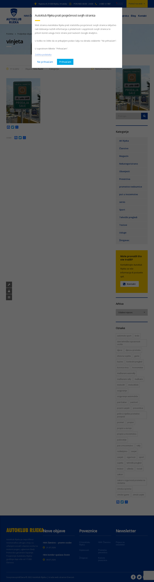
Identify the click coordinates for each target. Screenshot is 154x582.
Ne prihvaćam (45, 61)
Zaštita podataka (43, 54)
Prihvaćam (65, 61)
